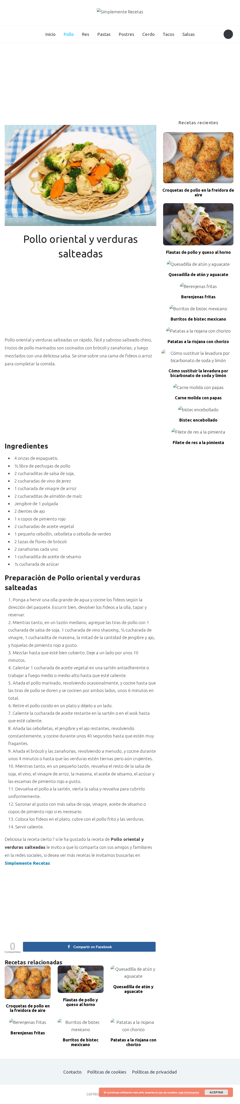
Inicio (50, 34)
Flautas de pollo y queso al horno (80, 1002)
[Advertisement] (120, 85)
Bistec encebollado (198, 420)
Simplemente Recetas (27, 863)
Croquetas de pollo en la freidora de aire (28, 1008)
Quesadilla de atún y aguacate (133, 989)
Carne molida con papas (198, 398)
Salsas (188, 34)
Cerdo (148, 34)
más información (188, 1092)
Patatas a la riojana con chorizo (133, 1042)
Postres (126, 34)
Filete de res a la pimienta (198, 442)
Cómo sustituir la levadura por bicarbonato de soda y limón (198, 373)
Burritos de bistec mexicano (80, 1042)
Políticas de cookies (106, 1071)
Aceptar (216, 1092)
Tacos (168, 34)
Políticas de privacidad (154, 1071)
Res (85, 34)
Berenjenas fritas (28, 1033)
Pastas (104, 34)
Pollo (69, 34)
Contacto (72, 1071)
